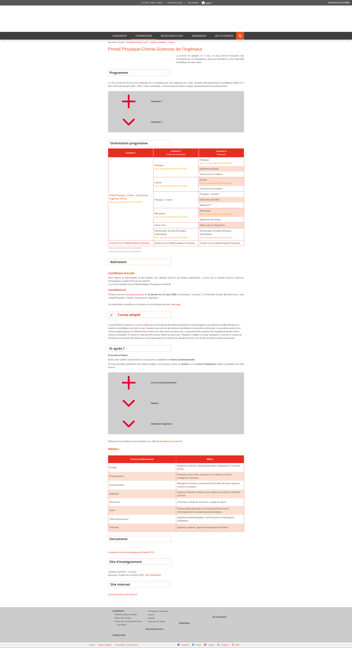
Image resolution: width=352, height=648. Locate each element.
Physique (159, 165)
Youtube (211, 645)
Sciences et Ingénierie (159, 611)
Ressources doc (172, 36)
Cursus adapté (129, 314)
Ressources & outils (175, 3)
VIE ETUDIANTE (224, 36)
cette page (175, 304)
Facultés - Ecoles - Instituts (152, 3)
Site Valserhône (153, 575)
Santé (152, 618)
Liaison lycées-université (126, 614)
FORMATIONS (144, 36)
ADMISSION (199, 36)
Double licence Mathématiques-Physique (129, 243)
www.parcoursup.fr (135, 294)
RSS (237, 645)
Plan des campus (123, 618)
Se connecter (193, 3)
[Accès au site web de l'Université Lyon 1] (207, 3)
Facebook (185, 645)
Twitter (198, 645)
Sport (152, 614)
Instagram (225, 645)
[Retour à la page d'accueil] (122, 19)
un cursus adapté (141, 325)
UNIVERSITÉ (119, 36)
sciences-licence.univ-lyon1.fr (122, 594)
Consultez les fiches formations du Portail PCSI (131, 552)
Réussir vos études (158, 621)
